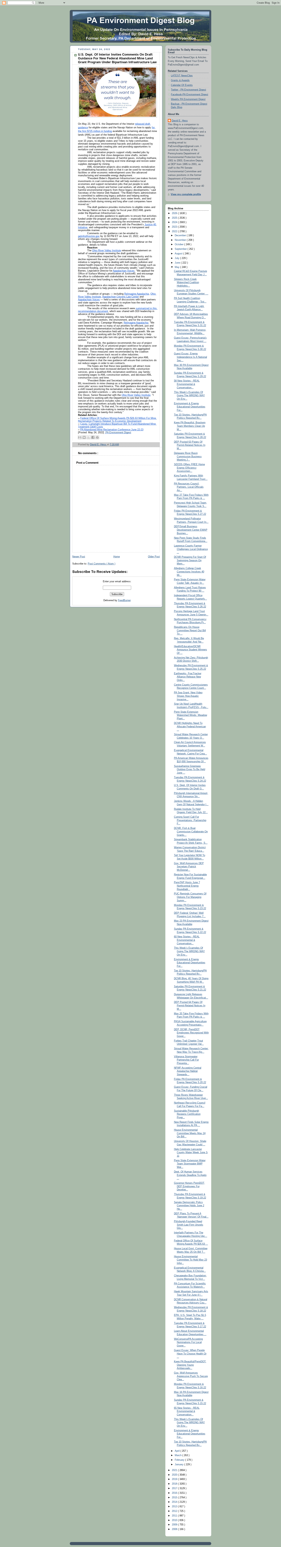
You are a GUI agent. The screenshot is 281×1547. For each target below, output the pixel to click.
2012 (175, 1511)
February (180, 1460)
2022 (175, 231)
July (177, 258)
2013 (175, 1506)
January (179, 1464)
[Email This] (80, 437)
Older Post (154, 556)
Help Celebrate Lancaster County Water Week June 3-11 (191, 1152)
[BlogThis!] (84, 437)
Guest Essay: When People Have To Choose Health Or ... (190, 1353)
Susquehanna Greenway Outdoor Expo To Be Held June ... (189, 769)
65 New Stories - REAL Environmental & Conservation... (187, 1411)
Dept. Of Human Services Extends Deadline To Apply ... (190, 1175)
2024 (175, 222)
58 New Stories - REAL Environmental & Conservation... (187, 384)
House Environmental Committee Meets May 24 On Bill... (189, 1133)
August (179, 253)
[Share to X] (88, 437)
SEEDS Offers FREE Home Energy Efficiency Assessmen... (189, 467)
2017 (175, 1488)
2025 (175, 218)
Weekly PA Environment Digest (188, 99)
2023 (175, 227)
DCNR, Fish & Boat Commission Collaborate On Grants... (191, 831)
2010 (175, 1520)
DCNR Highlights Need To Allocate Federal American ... (190, 726)
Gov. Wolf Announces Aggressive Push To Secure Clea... (191, 1376)
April (177, 1451)
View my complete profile (186, 194)
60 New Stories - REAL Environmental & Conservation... (187, 940)
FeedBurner (124, 600)
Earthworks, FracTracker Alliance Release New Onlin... (187, 677)
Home (116, 556)
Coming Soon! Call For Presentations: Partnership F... (190, 820)
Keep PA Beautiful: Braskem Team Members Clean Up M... (189, 426)
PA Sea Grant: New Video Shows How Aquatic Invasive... (188, 696)
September (181, 249)
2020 (175, 1474)
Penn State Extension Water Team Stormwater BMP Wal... (189, 1164)
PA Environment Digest (118, 432)
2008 (175, 1529)
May (177, 267)
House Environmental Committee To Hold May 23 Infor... (190, 1260)
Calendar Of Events (182, 85)
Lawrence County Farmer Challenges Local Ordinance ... (191, 549)
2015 (175, 1497)
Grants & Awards (180, 80)
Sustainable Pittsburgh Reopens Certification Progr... (187, 1114)
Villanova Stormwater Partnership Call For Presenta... (186, 1060)
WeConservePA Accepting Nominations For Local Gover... (188, 1342)
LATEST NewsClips (182, 75)
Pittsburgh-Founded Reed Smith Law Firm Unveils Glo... (188, 1224)
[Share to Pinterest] (97, 437)
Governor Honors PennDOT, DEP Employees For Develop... (189, 1186)
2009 (175, 1524)
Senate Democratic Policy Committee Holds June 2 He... (189, 1205)
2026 (175, 213)
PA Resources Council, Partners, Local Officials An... (189, 487)
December (181, 235)
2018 (175, 1483)
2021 (175, 1470)
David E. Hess (180, 120)
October (179, 244)
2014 (175, 1502)
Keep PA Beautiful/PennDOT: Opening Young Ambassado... (190, 1365)
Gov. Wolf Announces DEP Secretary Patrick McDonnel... (189, 866)
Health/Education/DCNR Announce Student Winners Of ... (190, 649)
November (181, 240)
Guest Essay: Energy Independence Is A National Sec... (190, 357)
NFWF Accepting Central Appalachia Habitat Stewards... (187, 1071)
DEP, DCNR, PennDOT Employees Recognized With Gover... (191, 1033)
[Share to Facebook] (93, 437)
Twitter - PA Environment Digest (188, 89)
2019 (175, 1479)
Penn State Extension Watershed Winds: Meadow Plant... (190, 715)
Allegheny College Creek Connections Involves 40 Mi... (189, 571)
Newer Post (78, 556)
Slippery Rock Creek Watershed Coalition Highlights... (186, 282)
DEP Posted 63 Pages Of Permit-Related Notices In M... (189, 445)
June (178, 262)
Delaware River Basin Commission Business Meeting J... (188, 456)
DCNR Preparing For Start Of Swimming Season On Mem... (190, 560)
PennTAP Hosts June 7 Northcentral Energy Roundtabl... (187, 885)
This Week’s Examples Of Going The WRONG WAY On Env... (189, 395)
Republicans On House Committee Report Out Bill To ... (190, 630)
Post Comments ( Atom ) (101, 563)
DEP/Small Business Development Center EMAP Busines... (190, 530)
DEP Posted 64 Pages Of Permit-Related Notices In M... (189, 1005)
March (178, 1455)
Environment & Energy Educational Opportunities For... (189, 407)
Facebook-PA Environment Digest (189, 94)
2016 (175, 1493)
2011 (175, 1515)
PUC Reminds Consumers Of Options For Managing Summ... (190, 897)
